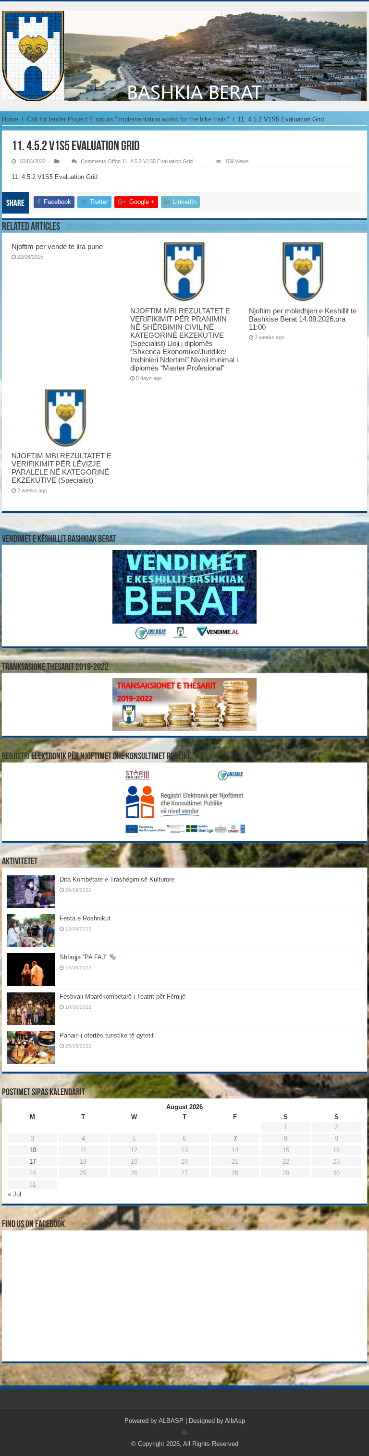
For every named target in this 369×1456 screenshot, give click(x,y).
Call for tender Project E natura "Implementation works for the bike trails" (128, 119)
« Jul (14, 1194)
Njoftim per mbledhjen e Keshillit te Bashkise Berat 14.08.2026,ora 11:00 (303, 319)
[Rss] (184, 1432)
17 (32, 1161)
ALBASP (171, 1420)
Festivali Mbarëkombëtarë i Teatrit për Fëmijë (122, 996)
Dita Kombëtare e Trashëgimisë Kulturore (117, 879)
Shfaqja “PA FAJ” (84, 957)
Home (10, 119)
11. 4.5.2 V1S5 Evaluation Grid (55, 176)
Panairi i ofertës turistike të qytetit (107, 1035)
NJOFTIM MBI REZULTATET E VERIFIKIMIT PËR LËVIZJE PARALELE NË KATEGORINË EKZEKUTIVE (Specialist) (61, 468)
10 (32, 1150)
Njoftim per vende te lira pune (57, 246)
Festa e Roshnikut (85, 918)
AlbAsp (235, 1420)
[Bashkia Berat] (184, 56)
